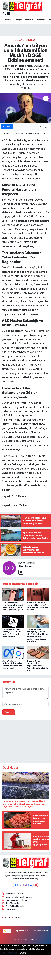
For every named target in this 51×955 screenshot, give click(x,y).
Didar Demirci (25, 566)
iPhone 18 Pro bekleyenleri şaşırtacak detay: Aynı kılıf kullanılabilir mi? (37, 665)
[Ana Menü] (8, 14)
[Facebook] (15, 885)
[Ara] (4, 14)
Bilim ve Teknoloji (25, 40)
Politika (41, 19)
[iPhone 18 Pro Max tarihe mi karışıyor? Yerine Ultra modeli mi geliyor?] (38, 594)
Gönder (8, 712)
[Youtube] (35, 885)
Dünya (18, 19)
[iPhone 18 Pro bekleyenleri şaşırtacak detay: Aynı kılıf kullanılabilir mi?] (38, 652)
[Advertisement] (25, 742)
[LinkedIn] (30, 885)
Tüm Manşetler (13, 903)
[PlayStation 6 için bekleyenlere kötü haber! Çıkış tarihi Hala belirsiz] (13, 621)
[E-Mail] (20, 572)
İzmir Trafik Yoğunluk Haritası (19, 897)
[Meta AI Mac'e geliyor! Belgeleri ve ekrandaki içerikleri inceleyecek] (13, 652)
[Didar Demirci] (9, 568)
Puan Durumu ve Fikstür (16, 900)
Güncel (29, 19)
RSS (8, 931)
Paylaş (8, 126)
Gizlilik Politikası (8, 953)
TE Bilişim (32, 940)
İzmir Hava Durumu (14, 894)
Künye (7, 917)
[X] (20, 885)
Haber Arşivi (11, 909)
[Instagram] (25, 885)
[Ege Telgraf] (22, 6)
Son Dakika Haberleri (15, 906)
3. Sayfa (6, 19)
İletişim (18, 917)
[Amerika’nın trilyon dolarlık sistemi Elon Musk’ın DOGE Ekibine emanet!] (25, 108)
